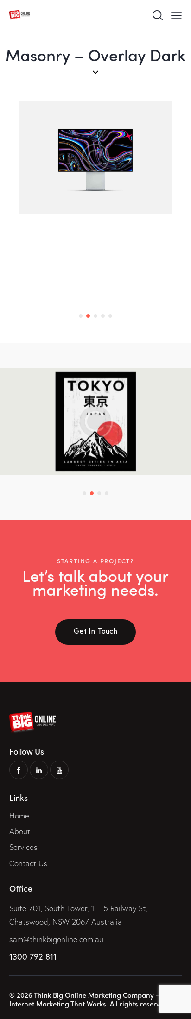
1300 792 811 (33, 956)
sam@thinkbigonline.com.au (56, 939)
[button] (81, 316)
